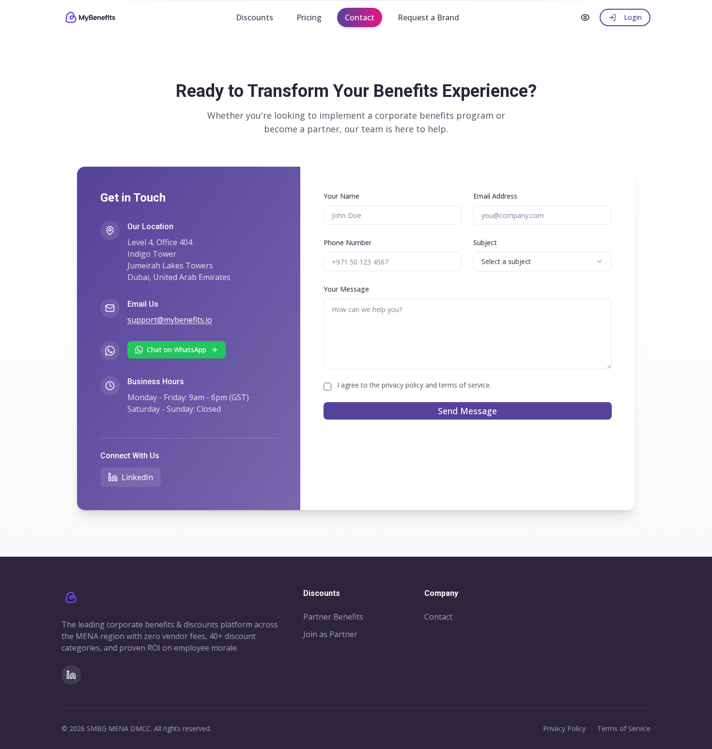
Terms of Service (623, 728)
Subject (485, 242)
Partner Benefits (333, 616)
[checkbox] (327, 386)
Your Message (346, 289)
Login (633, 17)
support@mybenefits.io (169, 319)
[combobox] (542, 261)
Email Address (495, 196)
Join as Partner (330, 634)
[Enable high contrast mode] (585, 17)
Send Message (467, 411)
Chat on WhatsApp (176, 349)
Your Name (341, 196)
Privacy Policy (564, 728)
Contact (438, 616)
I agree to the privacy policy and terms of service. (414, 385)
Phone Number (347, 242)
